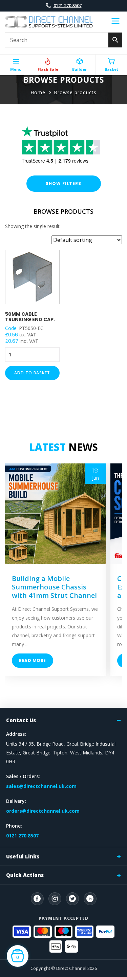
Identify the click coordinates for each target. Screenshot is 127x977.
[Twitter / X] (72, 898)
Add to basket (32, 373)
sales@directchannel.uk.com (41, 786)
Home (37, 92)
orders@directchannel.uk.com (43, 811)
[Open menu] (115, 22)
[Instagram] (54, 898)
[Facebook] (37, 898)
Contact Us (21, 720)
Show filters (63, 183)
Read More (32, 660)
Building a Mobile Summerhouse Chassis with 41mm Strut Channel (54, 587)
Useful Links (22, 856)
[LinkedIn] (90, 898)
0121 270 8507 (68, 5)
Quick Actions (25, 875)
